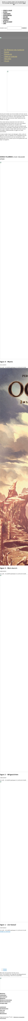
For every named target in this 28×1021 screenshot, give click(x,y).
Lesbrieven (3, 1007)
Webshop (2, 993)
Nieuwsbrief (3, 1013)
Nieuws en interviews (6, 1000)
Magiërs (7, 59)
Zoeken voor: (3, 28)
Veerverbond (7, 15)
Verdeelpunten (4, 1008)
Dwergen (8, 54)
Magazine (6, 18)
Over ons (2, 1010)
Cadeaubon (6, 14)
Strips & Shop (7, 10)
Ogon (6, 61)
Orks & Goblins (10, 56)
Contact (6, 20)
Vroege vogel (3, 1003)
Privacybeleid (3, 1018)
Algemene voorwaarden (18, 1017)
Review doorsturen (5, 1001)
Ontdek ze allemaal (5, 931)
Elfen (6, 52)
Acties (5, 12)
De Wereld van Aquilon (14, 50)
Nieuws (5, 17)
